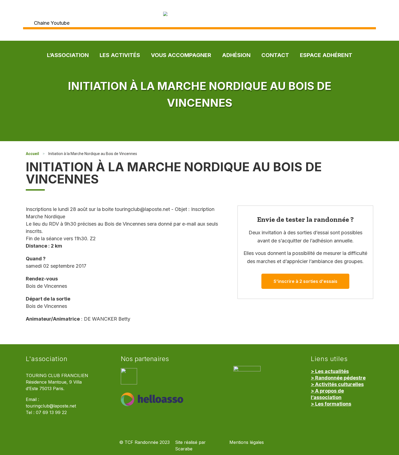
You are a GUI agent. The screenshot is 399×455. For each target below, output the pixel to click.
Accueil (32, 153)
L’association (68, 55)
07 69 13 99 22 (51, 412)
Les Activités (120, 55)
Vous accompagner (181, 55)
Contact (275, 55)
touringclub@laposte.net (51, 406)
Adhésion (236, 55)
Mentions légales (246, 442)
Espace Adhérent (326, 55)
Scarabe (183, 448)
